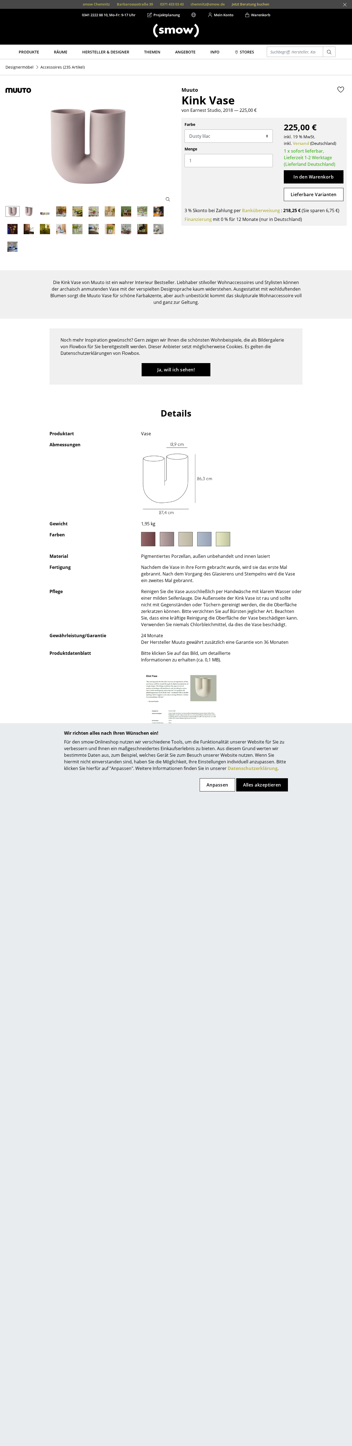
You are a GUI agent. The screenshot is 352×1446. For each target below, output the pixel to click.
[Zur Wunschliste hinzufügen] (341, 89)
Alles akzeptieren (262, 785)
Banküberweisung (261, 210)
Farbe (190, 124)
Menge (191, 149)
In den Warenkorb (313, 177)
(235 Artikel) (62, 67)
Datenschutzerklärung (252, 768)
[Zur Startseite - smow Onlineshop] (176, 30)
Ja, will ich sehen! (176, 370)
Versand (301, 143)
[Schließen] (345, 4)
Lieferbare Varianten (314, 194)
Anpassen (217, 785)
